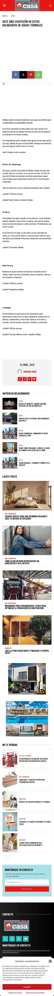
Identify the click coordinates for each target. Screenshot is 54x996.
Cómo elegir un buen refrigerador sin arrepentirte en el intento (22, 562)
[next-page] (8, 857)
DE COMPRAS (10, 514)
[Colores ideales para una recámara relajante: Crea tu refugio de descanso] (27, 495)
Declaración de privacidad (35, 992)
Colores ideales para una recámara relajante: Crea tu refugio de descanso (26, 517)
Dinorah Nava (29, 371)
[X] (23, 75)
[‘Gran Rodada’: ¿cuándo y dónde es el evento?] (10, 463)
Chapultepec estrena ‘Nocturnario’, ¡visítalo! (34, 419)
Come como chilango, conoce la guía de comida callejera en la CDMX (34, 449)
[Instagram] (25, 379)
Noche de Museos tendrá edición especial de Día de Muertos (32, 404)
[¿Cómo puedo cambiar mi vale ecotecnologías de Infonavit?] (10, 842)
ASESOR (8, 648)
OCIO (13, 15)
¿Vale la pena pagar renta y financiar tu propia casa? (27, 652)
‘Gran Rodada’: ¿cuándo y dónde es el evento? (34, 464)
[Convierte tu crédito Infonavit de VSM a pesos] (10, 821)
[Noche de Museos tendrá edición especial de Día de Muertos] (10, 404)
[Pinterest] (31, 75)
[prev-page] (4, 857)
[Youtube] (34, 379)
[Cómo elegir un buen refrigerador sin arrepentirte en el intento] (27, 540)
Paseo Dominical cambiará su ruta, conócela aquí (33, 434)
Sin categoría (25, 756)
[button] (50, 961)
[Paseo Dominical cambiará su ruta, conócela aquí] (10, 433)
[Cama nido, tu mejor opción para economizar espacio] (10, 779)
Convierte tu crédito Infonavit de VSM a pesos (35, 822)
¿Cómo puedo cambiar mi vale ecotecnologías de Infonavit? (30, 843)
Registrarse (27, 889)
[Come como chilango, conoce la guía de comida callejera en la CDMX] (10, 448)
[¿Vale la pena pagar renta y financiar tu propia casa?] (27, 630)
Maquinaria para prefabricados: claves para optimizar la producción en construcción (25, 607)
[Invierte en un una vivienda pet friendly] (10, 800)
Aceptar (27, 987)
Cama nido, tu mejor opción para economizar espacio (32, 780)
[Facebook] (15, 75)
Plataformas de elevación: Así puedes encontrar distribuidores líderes (33, 759)
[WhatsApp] (38, 75)
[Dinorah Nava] (20, 371)
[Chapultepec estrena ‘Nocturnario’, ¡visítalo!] (10, 418)
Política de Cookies (15, 992)
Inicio (5, 15)
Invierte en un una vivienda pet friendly (34, 801)
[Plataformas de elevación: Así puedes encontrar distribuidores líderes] (10, 758)
